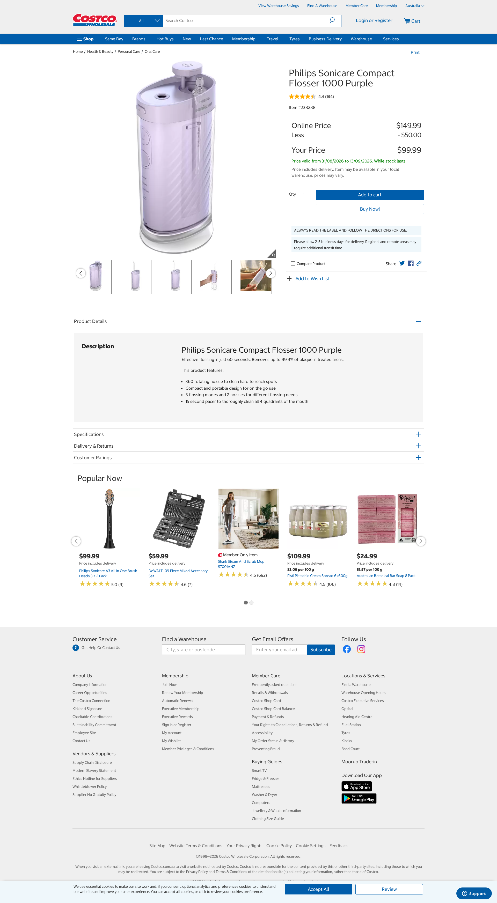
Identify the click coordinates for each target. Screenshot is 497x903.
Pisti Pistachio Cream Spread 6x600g (317, 575)
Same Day (114, 38)
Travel (272, 38)
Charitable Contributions (92, 716)
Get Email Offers (272, 639)
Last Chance (211, 38)
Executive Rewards (177, 716)
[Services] (400, 38)
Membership (243, 38)
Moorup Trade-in (359, 762)
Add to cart (370, 195)
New (187, 38)
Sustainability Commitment (94, 724)
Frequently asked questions (274, 684)
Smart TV (259, 770)
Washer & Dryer (264, 794)
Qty (292, 194)
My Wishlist (171, 740)
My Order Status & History (273, 740)
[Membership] (256, 38)
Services (391, 38)
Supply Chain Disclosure (92, 762)
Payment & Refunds (268, 716)
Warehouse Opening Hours (363, 692)
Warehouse (361, 38)
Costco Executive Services (362, 700)
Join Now (169, 684)
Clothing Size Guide (268, 818)
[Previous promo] (81, 273)
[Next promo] (271, 273)
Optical (347, 708)
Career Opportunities (89, 692)
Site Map (157, 845)
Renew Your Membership (182, 692)
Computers (261, 802)
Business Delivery (325, 38)
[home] (95, 19)
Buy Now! (370, 209)
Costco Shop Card (266, 700)
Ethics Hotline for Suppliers (94, 778)
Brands (138, 38)
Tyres (294, 38)
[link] (402, 263)
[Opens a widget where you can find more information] (474, 893)
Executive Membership (181, 708)
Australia (412, 5)
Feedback (339, 845)
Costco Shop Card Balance (273, 708)
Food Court (350, 748)
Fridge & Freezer (265, 778)
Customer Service (94, 639)
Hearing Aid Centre (356, 716)
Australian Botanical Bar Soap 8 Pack (386, 575)
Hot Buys (165, 38)
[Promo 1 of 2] (246, 603)
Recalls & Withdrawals (270, 692)
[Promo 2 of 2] (251, 603)
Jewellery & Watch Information (276, 810)
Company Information (89, 684)
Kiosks (346, 740)
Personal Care (129, 51)
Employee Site (84, 732)
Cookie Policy (279, 845)
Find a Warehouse (184, 639)
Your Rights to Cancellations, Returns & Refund (290, 724)
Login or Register (374, 20)
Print (415, 52)
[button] (335, 20)
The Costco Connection (91, 700)
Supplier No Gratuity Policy (94, 794)
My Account (171, 732)
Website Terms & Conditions (195, 845)
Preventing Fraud (266, 748)
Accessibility (262, 732)
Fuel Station (351, 724)
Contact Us (81, 740)
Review (389, 889)
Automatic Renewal (178, 700)
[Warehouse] (373, 38)
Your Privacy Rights (244, 845)
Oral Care (152, 51)
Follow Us (353, 639)
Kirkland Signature (87, 708)
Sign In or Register (176, 724)
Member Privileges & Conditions (188, 748)
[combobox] (143, 21)
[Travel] (279, 38)
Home (78, 51)
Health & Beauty (100, 51)
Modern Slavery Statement (94, 770)
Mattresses (261, 786)
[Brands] (146, 38)
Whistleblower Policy (89, 786)
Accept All (318, 889)
